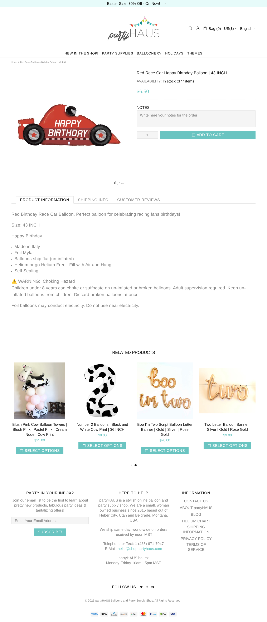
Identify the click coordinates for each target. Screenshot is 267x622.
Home (14, 62)
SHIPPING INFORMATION (196, 529)
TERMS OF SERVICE (196, 547)
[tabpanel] (165, 412)
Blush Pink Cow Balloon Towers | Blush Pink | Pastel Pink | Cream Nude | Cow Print (39, 429)
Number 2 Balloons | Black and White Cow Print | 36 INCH (102, 427)
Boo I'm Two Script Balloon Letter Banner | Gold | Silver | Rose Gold (165, 429)
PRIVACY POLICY (196, 539)
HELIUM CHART (196, 521)
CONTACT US (196, 501)
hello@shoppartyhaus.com (140, 549)
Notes (143, 107)
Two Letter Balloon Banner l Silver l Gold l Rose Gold (227, 427)
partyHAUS (133, 28)
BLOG (196, 514)
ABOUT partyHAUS (196, 508)
